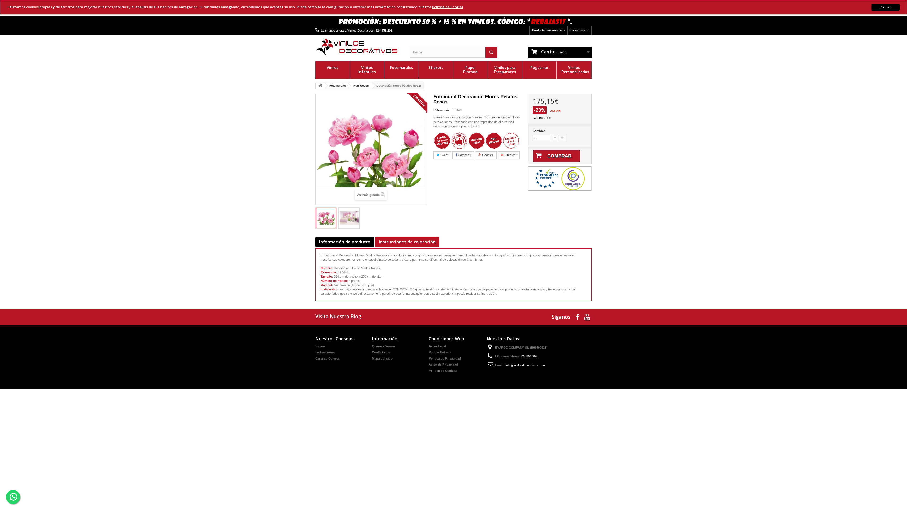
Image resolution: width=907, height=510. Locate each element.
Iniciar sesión (579, 30)
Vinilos (332, 67)
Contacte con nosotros (548, 30)
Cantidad (539, 131)
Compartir (464, 155)
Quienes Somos (383, 346)
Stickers (435, 67)
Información (384, 338)
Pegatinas (539, 67)
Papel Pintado (470, 69)
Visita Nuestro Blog (338, 316)
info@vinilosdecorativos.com (525, 365)
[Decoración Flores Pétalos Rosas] (326, 218)
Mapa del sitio (382, 358)
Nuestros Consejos (335, 338)
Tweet (443, 155)
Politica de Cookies (443, 371)
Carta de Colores (327, 358)
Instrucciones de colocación (407, 242)
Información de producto (344, 242)
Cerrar (885, 7)
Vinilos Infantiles (367, 69)
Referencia (441, 110)
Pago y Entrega (440, 352)
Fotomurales (401, 67)
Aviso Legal (437, 346)
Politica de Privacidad (445, 358)
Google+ (487, 155)
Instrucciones (325, 352)
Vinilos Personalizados (575, 69)
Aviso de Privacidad (443, 364)
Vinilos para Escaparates (505, 69)
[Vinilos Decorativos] (359, 47)
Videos (320, 346)
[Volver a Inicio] (320, 86)
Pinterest (510, 155)
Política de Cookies (447, 7)
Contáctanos (381, 352)
